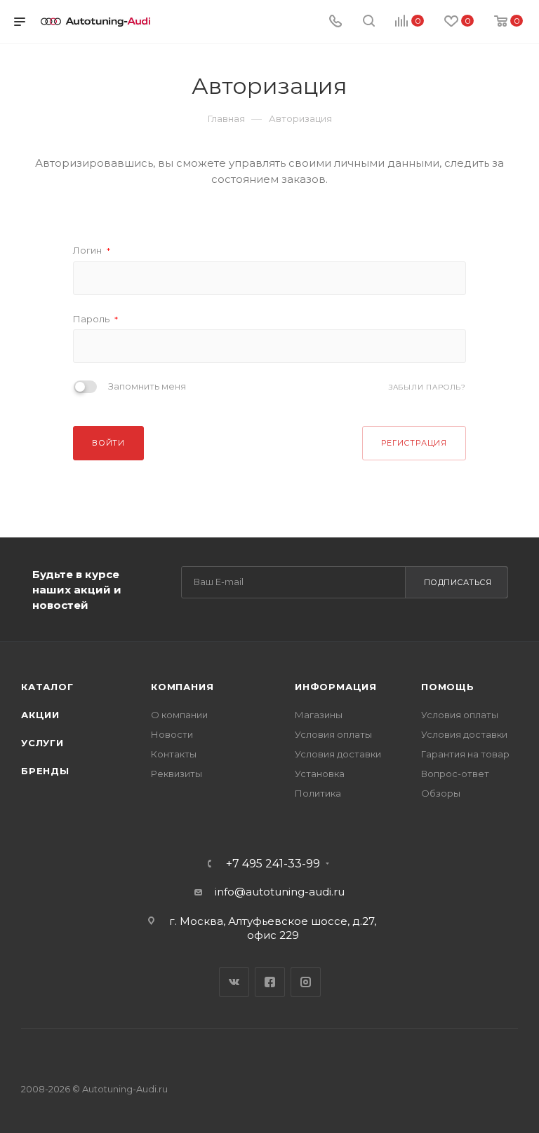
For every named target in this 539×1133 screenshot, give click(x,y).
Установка (320, 773)
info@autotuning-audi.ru (280, 891)
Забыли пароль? (427, 387)
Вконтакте (234, 982)
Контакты (174, 754)
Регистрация (414, 443)
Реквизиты (176, 773)
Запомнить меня (147, 386)
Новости (172, 734)
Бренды (45, 770)
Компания (182, 686)
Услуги (42, 742)
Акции (40, 714)
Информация (336, 686)
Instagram (306, 982)
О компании (179, 714)
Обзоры (440, 793)
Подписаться (458, 582)
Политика (318, 793)
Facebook (270, 982)
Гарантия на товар (465, 754)
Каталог (47, 686)
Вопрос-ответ (455, 773)
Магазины (318, 714)
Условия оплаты (333, 734)
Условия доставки (338, 754)
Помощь (447, 686)
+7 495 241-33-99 (273, 864)
